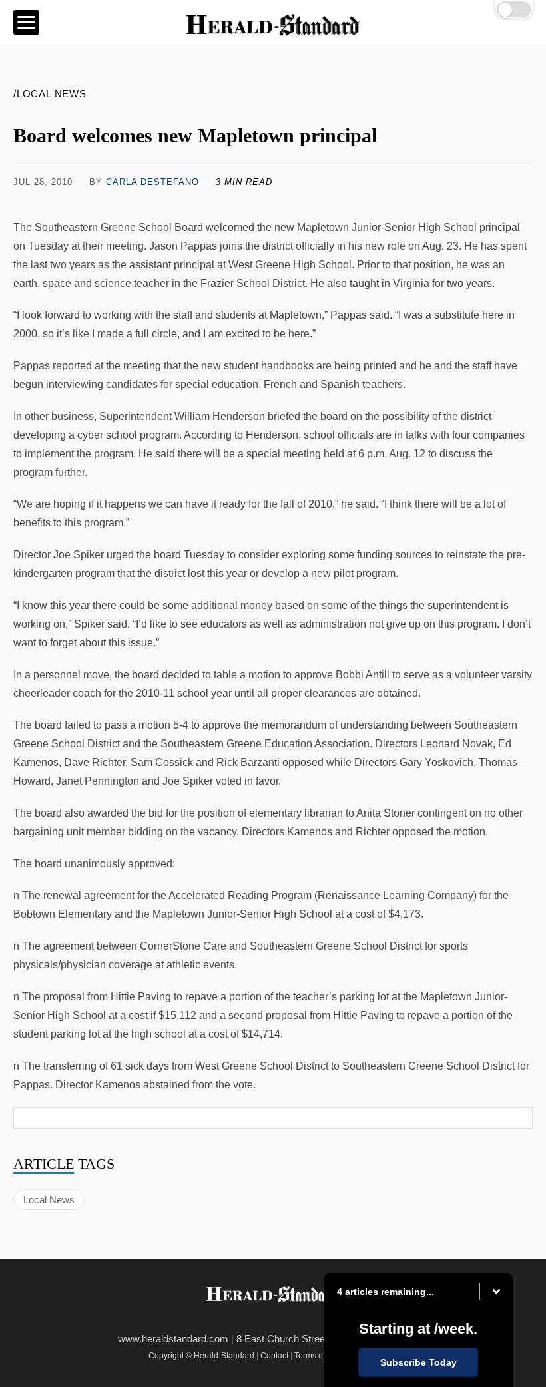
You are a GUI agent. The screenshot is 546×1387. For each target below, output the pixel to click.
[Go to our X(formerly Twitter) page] (282, 1319)
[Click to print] (325, 202)
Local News (49, 1199)
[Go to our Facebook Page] (253, 1319)
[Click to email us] (97, 202)
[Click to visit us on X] (62, 202)
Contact (274, 1355)
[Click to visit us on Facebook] (27, 202)
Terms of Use (318, 1355)
